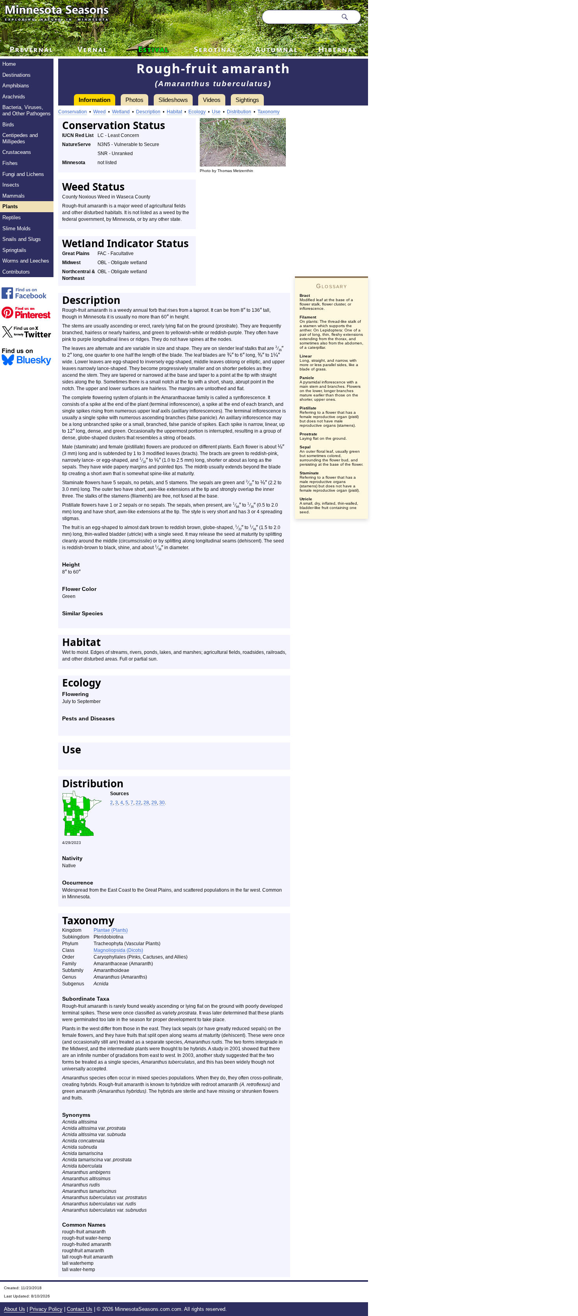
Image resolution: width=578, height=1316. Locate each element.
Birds (8, 125)
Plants (10, 206)
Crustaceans (16, 152)
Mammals (13, 196)
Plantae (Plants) (111, 930)
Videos (212, 99)
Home (9, 64)
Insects (10, 185)
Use (216, 112)
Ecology (197, 112)
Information (94, 99)
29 (154, 802)
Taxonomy (269, 112)
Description (148, 112)
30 (162, 802)
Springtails (14, 250)
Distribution (239, 112)
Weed (99, 112)
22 (138, 802)
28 (146, 802)
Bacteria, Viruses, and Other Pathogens (26, 110)
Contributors (16, 272)
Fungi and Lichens (23, 174)
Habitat (174, 112)
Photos (134, 99)
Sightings (247, 99)
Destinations (16, 75)
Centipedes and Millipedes (20, 138)
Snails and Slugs (21, 239)
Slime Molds (16, 228)
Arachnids (13, 97)
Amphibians (15, 86)
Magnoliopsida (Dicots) (118, 950)
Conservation (72, 112)
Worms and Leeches (25, 261)
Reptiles (11, 217)
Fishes (10, 163)
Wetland (121, 112)
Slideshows (173, 99)
